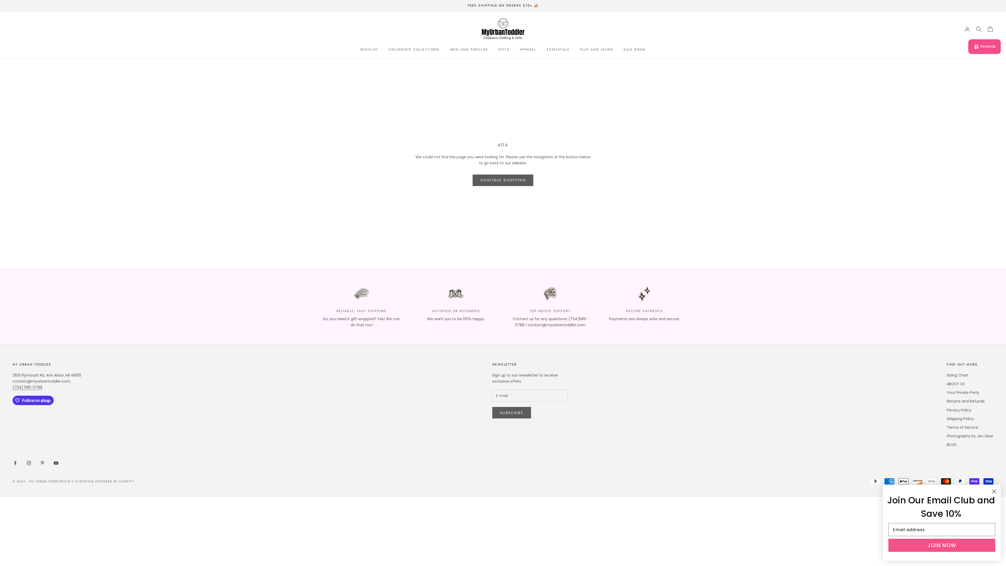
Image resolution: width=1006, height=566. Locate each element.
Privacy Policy (959, 410)
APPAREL (528, 49)
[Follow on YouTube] (56, 463)
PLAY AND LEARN (596, 49)
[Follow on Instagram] (28, 463)
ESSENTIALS (558, 49)
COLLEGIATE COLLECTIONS (414, 49)
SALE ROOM (635, 49)
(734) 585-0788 (27, 387)
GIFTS (503, 49)
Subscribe (511, 412)
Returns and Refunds (966, 401)
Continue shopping (503, 180)
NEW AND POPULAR (469, 49)
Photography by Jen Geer (970, 436)
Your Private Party (963, 392)
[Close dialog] (994, 491)
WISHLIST (369, 49)
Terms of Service (962, 427)
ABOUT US (956, 384)
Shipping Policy (960, 418)
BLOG (951, 444)
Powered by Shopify (114, 481)
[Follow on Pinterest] (42, 463)
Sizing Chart (958, 375)
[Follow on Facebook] (15, 463)
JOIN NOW (941, 545)
